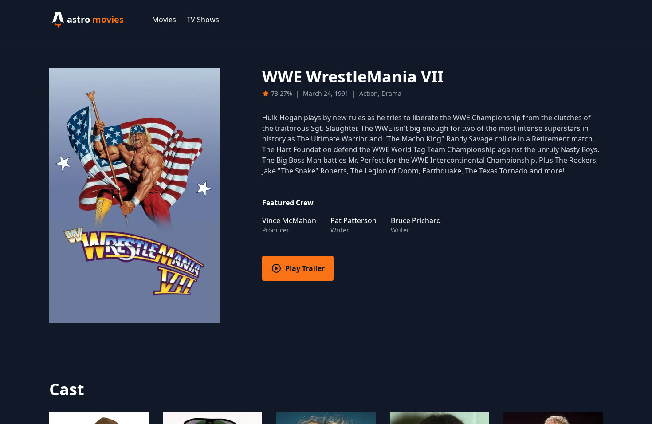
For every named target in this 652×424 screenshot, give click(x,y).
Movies (164, 19)
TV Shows (203, 19)
